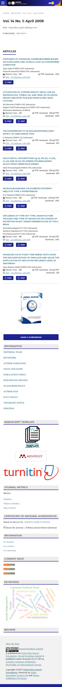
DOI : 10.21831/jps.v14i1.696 (18, 240)
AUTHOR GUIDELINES (14, 363)
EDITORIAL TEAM (12, 352)
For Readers (8, 542)
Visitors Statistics (11, 503)
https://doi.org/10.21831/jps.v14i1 (23, 27)
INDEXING (8, 408)
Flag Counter (9, 507)
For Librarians (9, 550)
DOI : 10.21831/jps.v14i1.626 (18, 77)
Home (6, 13)
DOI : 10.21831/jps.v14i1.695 (18, 201)
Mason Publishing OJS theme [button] (22, 677)
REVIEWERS (9, 357)
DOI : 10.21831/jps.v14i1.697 (18, 273)
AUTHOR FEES (10, 391)
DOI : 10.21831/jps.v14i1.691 (18, 116)
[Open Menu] (3, 3)
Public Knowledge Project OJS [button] (21, 674)
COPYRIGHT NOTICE (13, 402)
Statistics (7, 499)
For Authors (8, 546)
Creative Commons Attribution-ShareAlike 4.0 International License (23, 663)
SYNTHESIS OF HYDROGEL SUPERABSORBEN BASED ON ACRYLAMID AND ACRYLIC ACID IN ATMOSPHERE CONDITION (31, 62)
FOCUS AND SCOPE (13, 369)
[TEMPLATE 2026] (32, 446)
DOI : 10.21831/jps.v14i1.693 (18, 144)
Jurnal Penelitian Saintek (31, 648)
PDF (9, 82)
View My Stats (12, 643)
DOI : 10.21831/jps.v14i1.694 (18, 174)
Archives (16, 13)
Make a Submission (31, 337)
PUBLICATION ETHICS (14, 374)
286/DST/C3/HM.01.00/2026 (37, 522)
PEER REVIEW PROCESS (15, 380)
